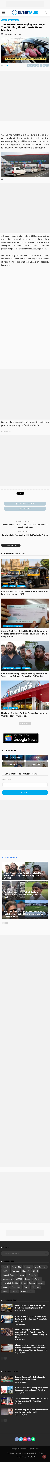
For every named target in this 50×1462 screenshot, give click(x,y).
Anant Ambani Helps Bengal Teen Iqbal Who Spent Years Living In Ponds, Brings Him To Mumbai (24, 674)
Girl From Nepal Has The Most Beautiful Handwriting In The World (31, 1411)
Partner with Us (30, 1453)
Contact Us (32, 1457)
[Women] (13, 764)
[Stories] (36, 764)
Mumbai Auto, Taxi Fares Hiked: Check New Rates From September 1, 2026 (31, 1306)
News (4, 20)
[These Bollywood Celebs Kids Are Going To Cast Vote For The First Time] (7, 1401)
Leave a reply (10, 545)
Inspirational (8, 668)
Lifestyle (37, 1279)
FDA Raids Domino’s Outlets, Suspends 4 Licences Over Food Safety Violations (24, 714)
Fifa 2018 (25, 1271)
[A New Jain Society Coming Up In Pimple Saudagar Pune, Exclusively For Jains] (7, 1390)
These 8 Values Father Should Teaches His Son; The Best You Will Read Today (25, 526)
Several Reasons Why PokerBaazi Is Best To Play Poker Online (30, 1378)
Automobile (16, 1267)
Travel (12, 586)
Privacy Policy (21, 1457)
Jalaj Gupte (8, 34)
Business (28, 1267)
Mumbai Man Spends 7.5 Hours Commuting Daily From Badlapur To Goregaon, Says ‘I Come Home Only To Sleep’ (31, 1333)
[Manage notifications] (44, 1457)
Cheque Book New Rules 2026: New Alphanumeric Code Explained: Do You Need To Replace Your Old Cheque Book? (24, 634)
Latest (27, 1279)
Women (14, 1291)
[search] (45, 12)
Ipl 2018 (19, 1279)
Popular (32, 1283)
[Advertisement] (25, 4)
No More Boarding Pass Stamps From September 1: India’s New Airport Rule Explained (31, 1318)
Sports (41, 1283)
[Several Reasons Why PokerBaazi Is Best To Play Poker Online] (7, 1379)
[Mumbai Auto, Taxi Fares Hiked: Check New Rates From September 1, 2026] (25, 573)
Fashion (5, 1271)
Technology (16, 1287)
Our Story (10, 1453)
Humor (21, 1275)
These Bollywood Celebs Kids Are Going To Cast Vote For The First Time (31, 1399)
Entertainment (40, 1267)
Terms (41, 1453)
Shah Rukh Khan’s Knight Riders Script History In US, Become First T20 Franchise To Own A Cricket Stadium (24, 914)
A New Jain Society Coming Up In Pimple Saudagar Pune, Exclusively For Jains (31, 1388)
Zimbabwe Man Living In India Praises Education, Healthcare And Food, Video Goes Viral (23, 894)
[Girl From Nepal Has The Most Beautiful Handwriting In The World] (7, 1412)
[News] (36, 758)
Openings (19, 1453)
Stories (5, 1287)
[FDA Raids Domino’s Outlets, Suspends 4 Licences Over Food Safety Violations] (25, 695)
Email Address (7, 780)
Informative (13, 20)
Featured (15, 1271)
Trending (21, 586)
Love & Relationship (10, 1283)
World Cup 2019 (27, 1291)
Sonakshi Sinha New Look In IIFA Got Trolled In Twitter (25, 535)
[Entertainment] (13, 758)
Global (35, 1271)
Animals (6, 1267)
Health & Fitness (9, 1275)
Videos (5, 1291)
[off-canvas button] (3, 12)
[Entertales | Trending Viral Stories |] (25, 12)
